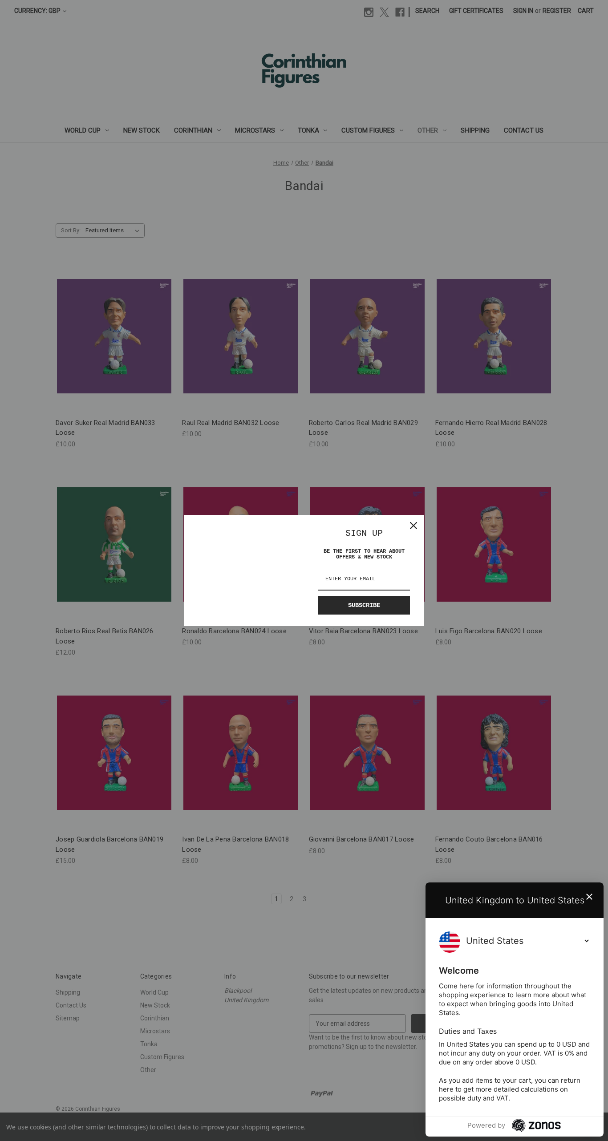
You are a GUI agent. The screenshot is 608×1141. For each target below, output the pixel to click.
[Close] (413, 525)
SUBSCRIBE (364, 605)
